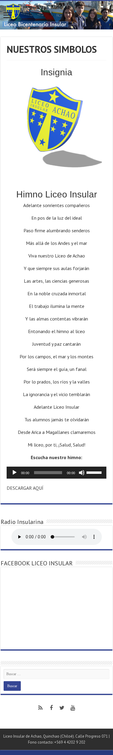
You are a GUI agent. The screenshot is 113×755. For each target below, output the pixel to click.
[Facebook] (51, 708)
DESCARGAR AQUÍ (25, 488)
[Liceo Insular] (56, 15)
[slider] (94, 472)
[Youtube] (73, 708)
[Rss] (40, 708)
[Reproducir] (14, 473)
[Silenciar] (82, 473)
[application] (56, 473)
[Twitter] (62, 708)
